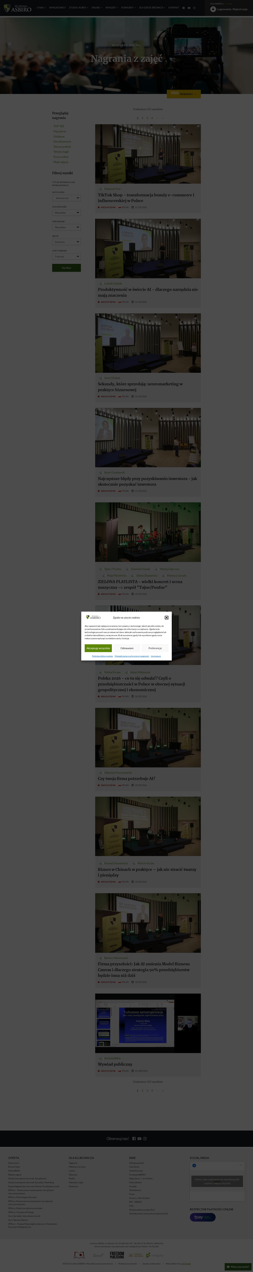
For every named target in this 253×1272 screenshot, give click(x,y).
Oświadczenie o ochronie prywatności (132, 656)
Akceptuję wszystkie (98, 648)
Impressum (156, 656)
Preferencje (155, 648)
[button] (166, 617)
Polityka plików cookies (102, 656)
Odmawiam (126, 648)
